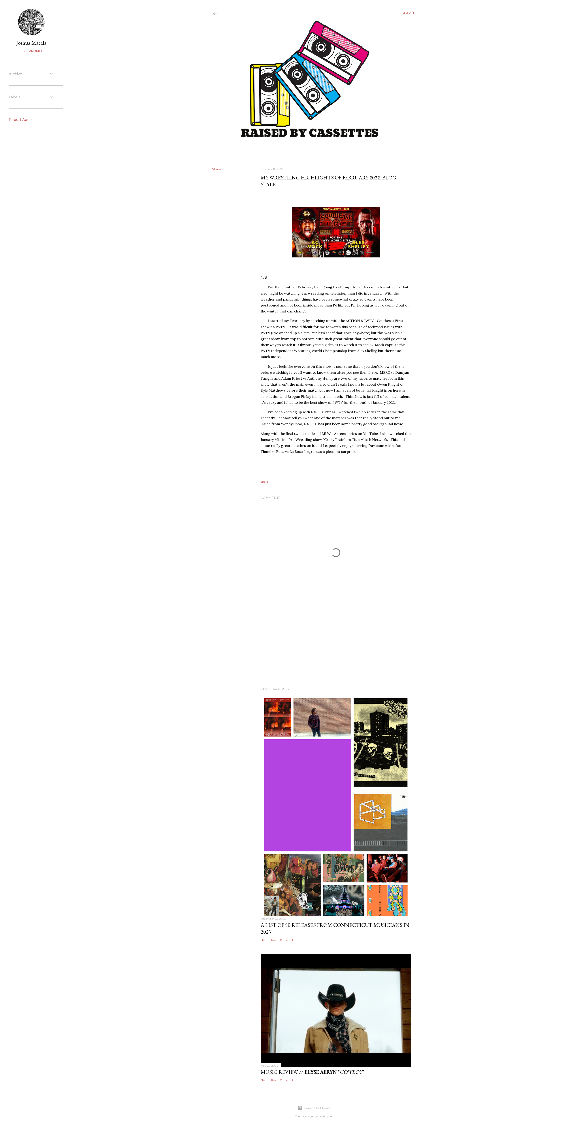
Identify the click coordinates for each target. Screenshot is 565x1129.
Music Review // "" (312, 1071)
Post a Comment (282, 940)
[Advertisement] (336, 645)
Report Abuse (21, 120)
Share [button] (216, 169)
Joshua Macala (31, 42)
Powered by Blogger (317, 1108)
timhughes (325, 1116)
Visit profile (31, 51)
